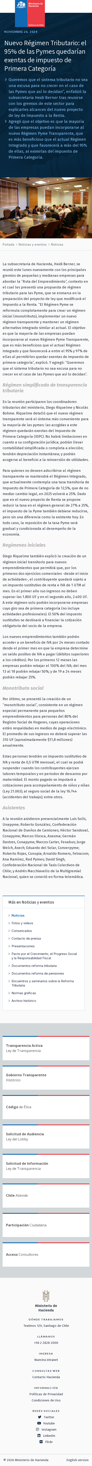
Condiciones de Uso (46, 1400)
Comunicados (22, 931)
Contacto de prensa (26, 938)
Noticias (57, 244)
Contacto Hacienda (46, 1377)
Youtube (49, 1423)
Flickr (49, 1442)
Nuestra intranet (46, 1360)
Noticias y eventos (33, 244)
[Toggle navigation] (71, 6)
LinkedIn (49, 1436)
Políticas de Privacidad (46, 1394)
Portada (8, 244)
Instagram (49, 1429)
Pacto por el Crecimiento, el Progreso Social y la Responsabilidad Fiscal (44, 956)
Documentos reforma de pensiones (38, 973)
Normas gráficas (24, 993)
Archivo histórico (24, 1001)
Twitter (49, 1417)
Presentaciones (23, 946)
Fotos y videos (22, 923)
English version (77, 1460)
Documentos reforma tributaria (34, 966)
